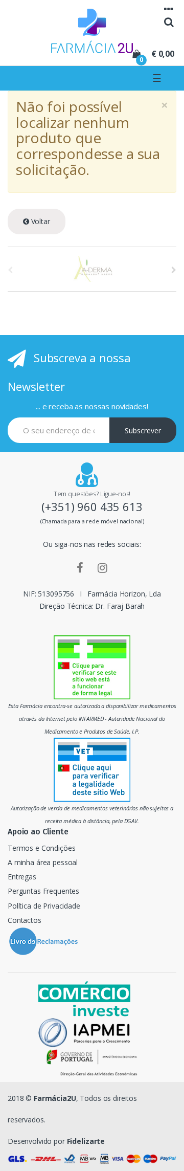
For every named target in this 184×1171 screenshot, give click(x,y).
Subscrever (143, 430)
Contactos (24, 920)
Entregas (22, 876)
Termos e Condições (41, 848)
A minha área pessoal (43, 862)
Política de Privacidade (44, 906)
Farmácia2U (55, 1098)
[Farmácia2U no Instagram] (102, 567)
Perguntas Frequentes (43, 891)
